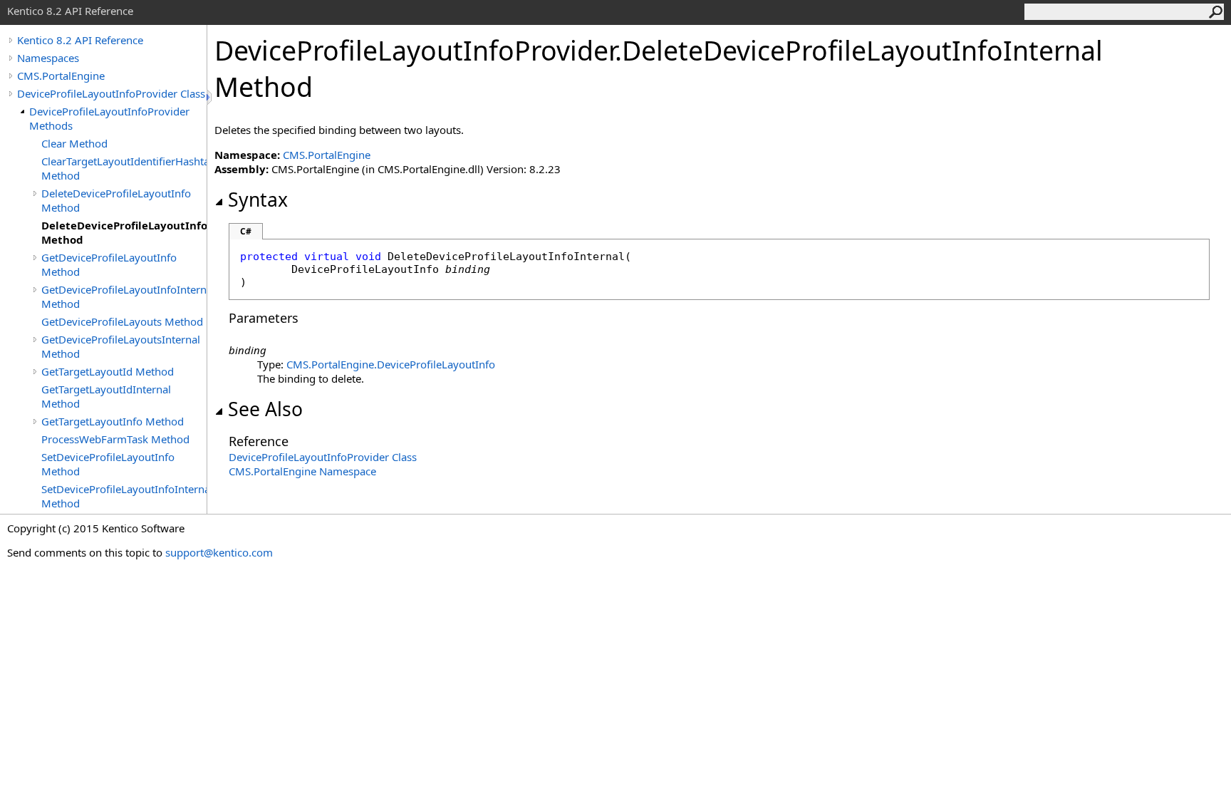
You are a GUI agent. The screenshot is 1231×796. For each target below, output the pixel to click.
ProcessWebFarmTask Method (115, 439)
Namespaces (48, 58)
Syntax (258, 199)
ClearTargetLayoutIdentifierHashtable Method (124, 168)
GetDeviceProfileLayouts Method (122, 321)
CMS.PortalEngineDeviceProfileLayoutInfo (390, 364)
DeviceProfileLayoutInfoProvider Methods (109, 118)
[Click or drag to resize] (210, 97)
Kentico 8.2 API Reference (80, 40)
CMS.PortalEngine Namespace (302, 471)
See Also (265, 409)
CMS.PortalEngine (61, 75)
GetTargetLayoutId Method (107, 371)
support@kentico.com (219, 552)
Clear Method (74, 143)
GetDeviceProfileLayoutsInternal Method (120, 346)
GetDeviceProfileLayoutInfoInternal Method (124, 296)
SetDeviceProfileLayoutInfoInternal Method (124, 496)
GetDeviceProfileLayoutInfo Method (109, 264)
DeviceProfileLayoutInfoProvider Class (111, 93)
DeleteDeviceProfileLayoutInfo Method (116, 200)
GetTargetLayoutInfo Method (112, 421)
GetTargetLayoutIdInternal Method (106, 396)
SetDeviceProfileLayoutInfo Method (108, 464)
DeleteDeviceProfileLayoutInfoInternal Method (124, 232)
